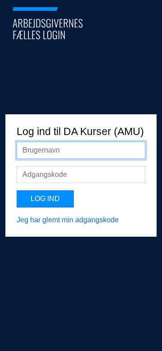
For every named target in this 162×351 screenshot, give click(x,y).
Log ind (45, 198)
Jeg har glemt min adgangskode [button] (68, 220)
